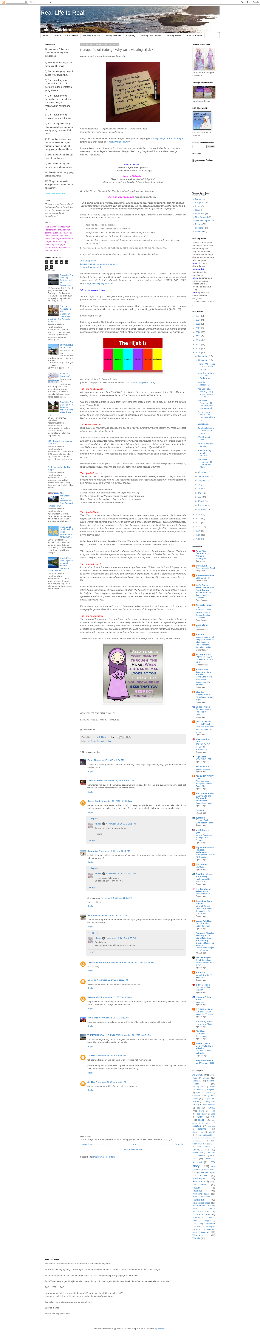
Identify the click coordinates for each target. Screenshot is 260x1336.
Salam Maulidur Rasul (205, 568)
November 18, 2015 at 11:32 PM (112, 980)
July (200, 484)
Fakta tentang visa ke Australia (204, 453)
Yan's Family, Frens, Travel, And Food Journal (205, 587)
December (203, 356)
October (202, 472)
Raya (194, 1203)
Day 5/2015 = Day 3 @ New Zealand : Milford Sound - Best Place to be (60, 408)
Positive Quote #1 (203, 894)
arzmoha (91, 980)
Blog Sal (200, 692)
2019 (198, 336)
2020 (198, 332)
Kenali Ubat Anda (204, 1135)
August (202, 480)
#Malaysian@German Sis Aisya (167, 138)
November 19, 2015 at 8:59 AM (117, 997)
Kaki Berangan (203, 957)
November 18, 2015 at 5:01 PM (121, 824)
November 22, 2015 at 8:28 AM (114, 1018)
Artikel (206, 1078)
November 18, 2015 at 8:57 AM (119, 780)
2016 (198, 348)
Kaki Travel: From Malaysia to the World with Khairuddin (205, 797)
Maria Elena (201, 625)
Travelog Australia (91, 35)
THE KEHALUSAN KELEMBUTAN (104, 1035)
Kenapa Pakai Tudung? (118, 141)
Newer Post (86, 1144)
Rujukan (57, 35)
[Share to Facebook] (126, 737)
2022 (198, 324)
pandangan (198, 1178)
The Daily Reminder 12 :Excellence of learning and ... (206, 404)
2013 (198, 518)
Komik (212, 1144)
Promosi (197, 1190)
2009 (198, 535)
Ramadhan (198, 1199)
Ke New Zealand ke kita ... (206, 444)
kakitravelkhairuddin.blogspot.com (105, 962)
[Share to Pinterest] (129, 737)
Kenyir (194, 1138)
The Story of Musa (204, 1024)
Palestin (203, 1175)
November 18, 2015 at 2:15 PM (113, 915)
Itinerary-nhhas (198, 1132)
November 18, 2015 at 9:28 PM (139, 962)
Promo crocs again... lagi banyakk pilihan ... (206, 416)
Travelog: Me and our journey (204, 875)
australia (199, 228)
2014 (198, 514)
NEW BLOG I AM (203, 759)
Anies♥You (201, 551)
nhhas (98, 824)
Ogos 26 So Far (202, 578)
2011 (198, 526)
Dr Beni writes (203, 707)
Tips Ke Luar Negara (206, 1226)
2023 (198, 320)
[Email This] (118, 737)
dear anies (92, 851)
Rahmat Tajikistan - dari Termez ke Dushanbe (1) (204, 595)
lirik (207, 1149)
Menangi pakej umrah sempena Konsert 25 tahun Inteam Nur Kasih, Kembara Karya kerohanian (205, 642)
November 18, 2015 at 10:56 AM (114, 851)
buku (198, 1092)
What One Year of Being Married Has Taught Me (204, 783)
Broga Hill (199, 202)
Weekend (205, 1232)
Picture (198, 224)
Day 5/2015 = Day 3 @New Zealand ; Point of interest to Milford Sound (60, 564)
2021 (198, 328)
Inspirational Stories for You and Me (203, 672)
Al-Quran (92, 741)
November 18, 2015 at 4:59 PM (121, 938)
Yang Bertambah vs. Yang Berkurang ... (206, 375)
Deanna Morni (94, 997)
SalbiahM (92, 915)
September (203, 476)
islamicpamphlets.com (142, 382)
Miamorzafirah (203, 739)
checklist (209, 1093)
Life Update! (201, 867)
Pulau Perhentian (194, 35)
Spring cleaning (202, 1036)
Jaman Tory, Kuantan (205, 803)
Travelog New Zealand (150, 35)
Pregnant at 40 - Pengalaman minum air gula (204, 697)
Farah (90, 760)
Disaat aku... (204, 424)
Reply (90, 771)
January (202, 509)
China (203, 1096)
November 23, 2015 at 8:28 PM (111, 1055)
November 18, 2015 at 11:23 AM (116, 898)
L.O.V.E (196, 1150)
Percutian (197, 1181)
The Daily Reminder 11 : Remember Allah (205, 463)
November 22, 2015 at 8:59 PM (136, 1035)
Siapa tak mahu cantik (90, 267)
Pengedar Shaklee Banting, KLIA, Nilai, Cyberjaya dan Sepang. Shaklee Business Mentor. (205, 939)
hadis (200, 1116)
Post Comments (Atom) (104, 1157)
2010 (198, 531)
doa (198, 1108)
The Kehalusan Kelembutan (203, 890)
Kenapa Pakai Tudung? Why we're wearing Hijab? (205, 393)
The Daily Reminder (203, 1223)
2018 (198, 340)
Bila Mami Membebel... (202, 1032)
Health (201, 1120)
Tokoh (198, 1229)
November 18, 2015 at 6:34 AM (109, 760)
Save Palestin (71, 35)
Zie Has (91, 1055)
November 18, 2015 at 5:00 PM (121, 873)
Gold (212, 1114)
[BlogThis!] (120, 737)
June (201, 488)
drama (201, 1111)
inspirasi (202, 1128)
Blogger (161, 1328)
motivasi (197, 1162)
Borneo (198, 199)
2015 (198, 352)
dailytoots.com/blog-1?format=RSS (205, 1061)
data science (209, 1105)
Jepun (212, 1132)
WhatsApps (197, 1235)
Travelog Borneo (173, 35)
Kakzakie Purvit (95, 780)
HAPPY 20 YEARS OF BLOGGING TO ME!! (204, 659)
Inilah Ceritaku (203, 985)
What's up (200, 627)
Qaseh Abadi (94, 801)
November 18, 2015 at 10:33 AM (116, 801)
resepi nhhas (198, 1205)
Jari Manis (92, 1018)
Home (45, 35)
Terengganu (207, 1221)
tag (213, 1211)
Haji (197, 210)
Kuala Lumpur (203, 1147)
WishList (196, 1238)
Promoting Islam (104, 741)
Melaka (208, 1159)
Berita (212, 1086)
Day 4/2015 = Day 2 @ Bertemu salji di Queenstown (66, 280)
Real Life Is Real (62, 12)
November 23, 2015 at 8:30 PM (111, 1082)
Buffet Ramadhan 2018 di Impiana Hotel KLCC (205, 962)
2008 (198, 539)
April (200, 497)
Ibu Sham (200, 972)
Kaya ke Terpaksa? (65, 374)
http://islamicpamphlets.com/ (100, 283)
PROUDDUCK (202, 766)
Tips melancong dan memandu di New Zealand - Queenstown (60, 499)
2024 (198, 316)
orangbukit (201, 566)
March (201, 501)
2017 (198, 344)
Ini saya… (200, 1002)
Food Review (201, 1114)
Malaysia (201, 1156)
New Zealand (201, 217)
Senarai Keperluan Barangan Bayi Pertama (204, 837)
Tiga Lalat (201, 757)
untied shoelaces (203, 769)
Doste (211, 1107)
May (200, 493)
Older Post (180, 1144)
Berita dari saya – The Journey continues (203, 712)
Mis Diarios (201, 864)
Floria (198, 206)
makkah (199, 231)
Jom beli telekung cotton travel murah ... (206, 430)
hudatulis (196, 1126)
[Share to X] (123, 737)
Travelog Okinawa (112, 35)
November (203, 360)
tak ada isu (203, 1214)
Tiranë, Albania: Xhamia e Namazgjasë (202, 556)
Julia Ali (200, 634)
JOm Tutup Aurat (88, 260)
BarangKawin (198, 1087)
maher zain (197, 1153)
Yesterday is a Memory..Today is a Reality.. (205, 1045)
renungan (205, 1203)
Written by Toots (204, 1021)
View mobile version (133, 1149)
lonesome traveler (205, 575)
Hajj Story (130, 35)
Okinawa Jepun (202, 220)
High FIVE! (200, 810)
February (203, 505)
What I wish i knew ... (204, 438)
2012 (198, 522)
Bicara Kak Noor (204, 921)
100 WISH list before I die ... (66, 346)
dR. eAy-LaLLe (203, 654)
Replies (94, 818)
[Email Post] (113, 737)
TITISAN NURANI (204, 1009)
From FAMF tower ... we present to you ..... (206, 366)
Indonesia (199, 213)
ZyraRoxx (200, 818)
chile (194, 1096)
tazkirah (196, 1217)
